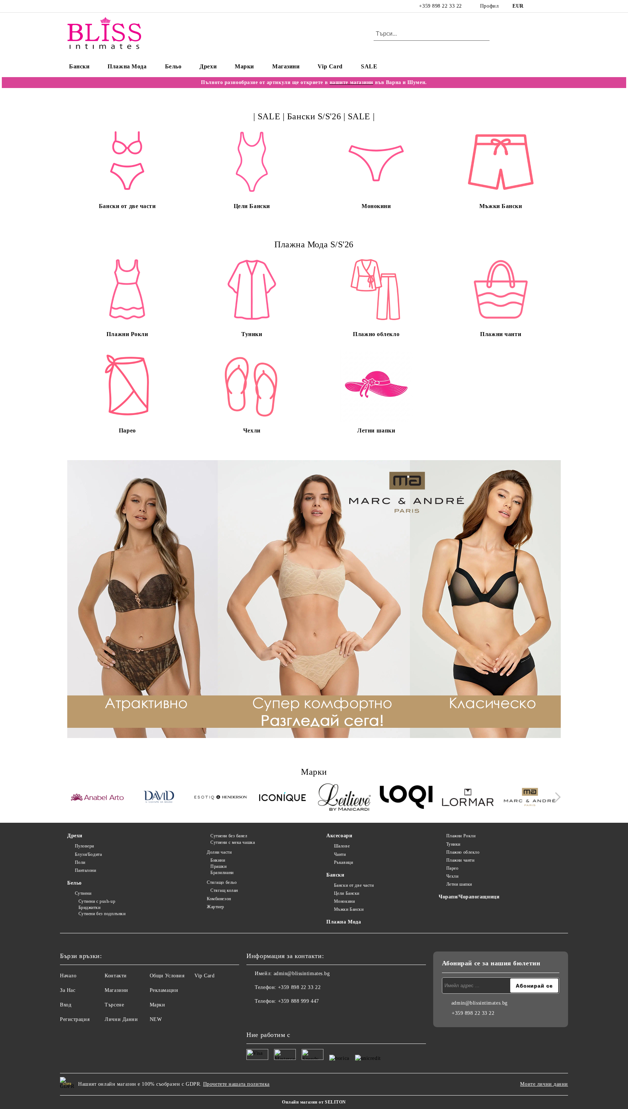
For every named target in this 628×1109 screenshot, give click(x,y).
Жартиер (215, 906)
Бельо (173, 66)
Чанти (340, 854)
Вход (65, 1005)
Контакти (115, 975)
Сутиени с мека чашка (232, 842)
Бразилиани (221, 872)
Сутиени (83, 893)
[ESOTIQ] (220, 798)
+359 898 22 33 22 (440, 6)
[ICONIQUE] (282, 798)
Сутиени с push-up (96, 901)
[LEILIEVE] (344, 798)
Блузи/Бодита (88, 854)
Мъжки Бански (348, 909)
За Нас (67, 990)
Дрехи (208, 66)
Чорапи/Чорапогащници (469, 896)
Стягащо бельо (222, 882)
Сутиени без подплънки (101, 913)
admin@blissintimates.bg (302, 973)
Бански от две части (354, 885)
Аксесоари (339, 835)
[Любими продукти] (542, 34)
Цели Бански (346, 893)
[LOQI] (406, 798)
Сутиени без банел (228, 835)
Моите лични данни (544, 1084)
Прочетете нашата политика (236, 1084)
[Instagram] (546, 6)
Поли (80, 862)
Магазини (285, 66)
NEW (156, 1019)
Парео (452, 868)
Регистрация (74, 1019)
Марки (244, 66)
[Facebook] (535, 6)
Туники (453, 844)
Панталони (85, 870)
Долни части (219, 852)
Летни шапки (459, 884)
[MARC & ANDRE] (529, 798)
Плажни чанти (460, 860)
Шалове (342, 846)
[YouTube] (557, 6)
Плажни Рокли (460, 835)
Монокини (344, 901)
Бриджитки (89, 907)
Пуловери (84, 846)
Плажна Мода (127, 66)
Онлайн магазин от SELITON (314, 1102)
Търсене (114, 1005)
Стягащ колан (224, 890)
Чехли (452, 876)
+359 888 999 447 (298, 1001)
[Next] (556, 797)
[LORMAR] (468, 798)
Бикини (217, 860)
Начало (68, 975)
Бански (79, 66)
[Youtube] (284, 1016)
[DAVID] (159, 798)
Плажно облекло (462, 852)
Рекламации (164, 990)
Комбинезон (219, 898)
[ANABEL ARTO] (97, 798)
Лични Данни (121, 1019)
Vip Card (330, 66)
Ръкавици (343, 862)
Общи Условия (167, 975)
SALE (369, 66)
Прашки (218, 866)
